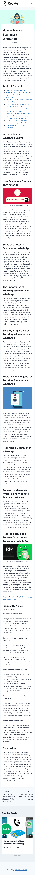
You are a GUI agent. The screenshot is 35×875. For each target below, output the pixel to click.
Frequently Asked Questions (15, 125)
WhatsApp (6, 27)
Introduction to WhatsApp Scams (17, 90)
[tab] (14, 855)
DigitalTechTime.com (20, 870)
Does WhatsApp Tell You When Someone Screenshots (26, 795)
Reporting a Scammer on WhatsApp (18, 113)
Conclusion (9, 127)
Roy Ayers (7, 42)
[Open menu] (31, 3)
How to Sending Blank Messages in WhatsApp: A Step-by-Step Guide (8, 796)
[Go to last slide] (4, 836)
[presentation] (17, 827)
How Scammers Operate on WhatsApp (19, 92)
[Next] (30, 836)
